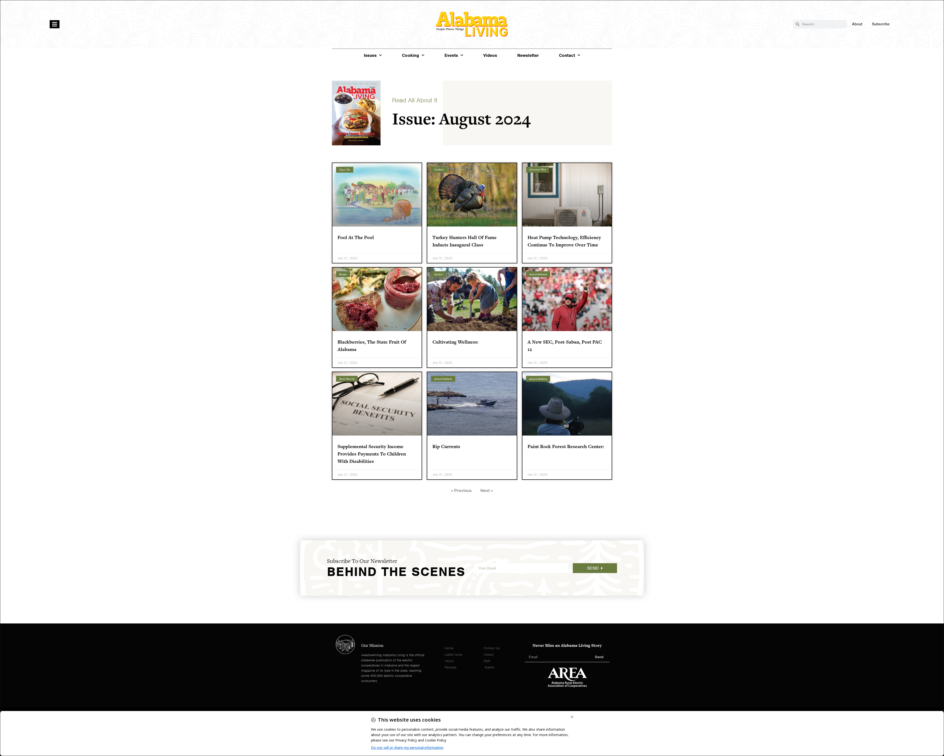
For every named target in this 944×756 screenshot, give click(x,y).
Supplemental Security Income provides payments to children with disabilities (372, 454)
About (857, 24)
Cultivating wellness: (455, 342)
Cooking (410, 55)
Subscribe (880, 24)
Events (451, 55)
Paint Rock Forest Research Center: (566, 446)
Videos (490, 55)
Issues (370, 55)
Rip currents (446, 446)
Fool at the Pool (356, 237)
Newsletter (528, 55)
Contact (567, 55)
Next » (486, 490)
